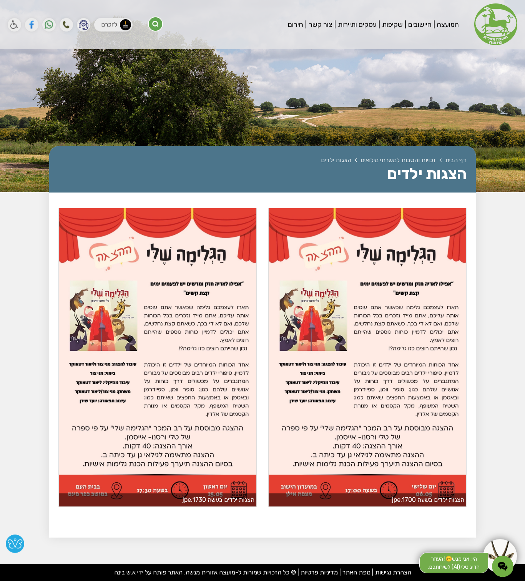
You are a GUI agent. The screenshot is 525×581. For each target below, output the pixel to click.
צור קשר (319, 24)
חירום (295, 24)
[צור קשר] (66, 25)
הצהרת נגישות (393, 572)
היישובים (419, 24)
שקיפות (391, 24)
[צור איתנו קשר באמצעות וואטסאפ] (49, 25)
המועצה (447, 24)
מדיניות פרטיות (318, 572)
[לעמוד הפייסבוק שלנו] (31, 25)
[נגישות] (14, 25)
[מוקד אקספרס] (83, 25)
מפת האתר (356, 572)
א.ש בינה (125, 572)
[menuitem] (446, 25)
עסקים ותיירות (356, 24)
